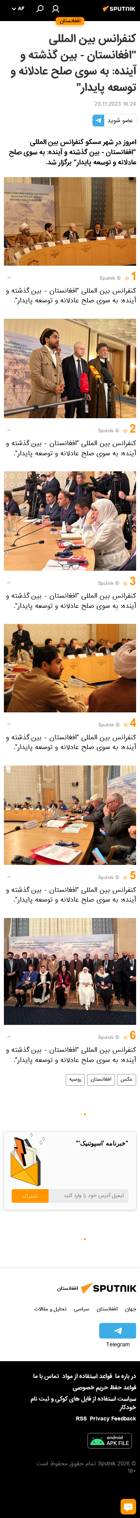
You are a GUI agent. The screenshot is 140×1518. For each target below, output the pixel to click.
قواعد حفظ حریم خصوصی (104, 1387)
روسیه (75, 1080)
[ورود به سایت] (55, 8)
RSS (81, 1418)
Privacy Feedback (113, 1419)
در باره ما (125, 1376)
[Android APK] (109, 1442)
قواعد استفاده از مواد (87, 1376)
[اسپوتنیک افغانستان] (120, 12)
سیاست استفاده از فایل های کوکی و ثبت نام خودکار (83, 1403)
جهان (130, 1309)
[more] (9, 277)
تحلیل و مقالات (50, 1309)
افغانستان (101, 1080)
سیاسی (81, 1309)
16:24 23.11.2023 (115, 104)
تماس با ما (46, 1376)
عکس (127, 1080)
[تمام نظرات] (128, 1506)
